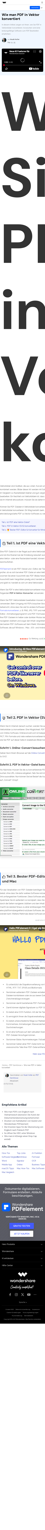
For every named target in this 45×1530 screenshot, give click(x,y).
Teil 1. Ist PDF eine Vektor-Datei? (16, 522)
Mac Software (38, 1168)
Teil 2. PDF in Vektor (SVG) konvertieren (19, 526)
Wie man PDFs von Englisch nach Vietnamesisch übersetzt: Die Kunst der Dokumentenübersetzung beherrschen (22, 1115)
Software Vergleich (10, 1157)
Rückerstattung (17, 1315)
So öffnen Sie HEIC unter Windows (19, 1133)
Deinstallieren (28, 1315)
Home (4, 1065)
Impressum (36, 1309)
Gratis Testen (21, 1226)
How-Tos (6, 1153)
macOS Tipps (8, 1168)
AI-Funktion (37, 1153)
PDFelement (5, 569)
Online (19, 1164)
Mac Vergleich (8, 1172)
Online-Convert (38, 753)
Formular (36, 1157)
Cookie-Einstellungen (14, 1312)
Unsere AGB (9, 1309)
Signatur (20, 1161)
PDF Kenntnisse (15, 1065)
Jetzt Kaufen (21, 1234)
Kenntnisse (22, 1157)
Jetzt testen (35, 7)
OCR (34, 1161)
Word (4, 1161)
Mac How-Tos (23, 1168)
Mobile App (7, 1164)
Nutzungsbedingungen (30, 1312)
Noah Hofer (28, 1075)
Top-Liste (21, 1153)
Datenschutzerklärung (22, 1309)
